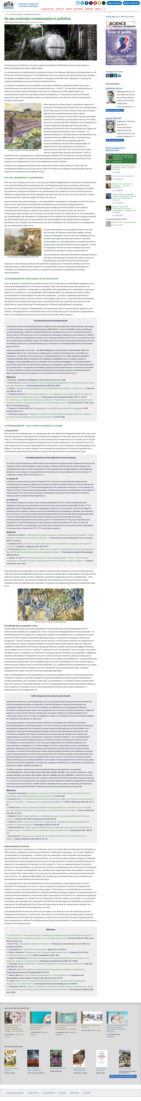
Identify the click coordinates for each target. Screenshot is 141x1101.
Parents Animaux (125, 1068)
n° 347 (121, 16)
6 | (7, 408)
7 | (7, 414)
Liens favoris (49, 1093)
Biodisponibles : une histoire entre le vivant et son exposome (58, 408)
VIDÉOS (98, 9)
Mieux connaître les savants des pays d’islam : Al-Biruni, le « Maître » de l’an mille (13, 1028)
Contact (62, 1093)
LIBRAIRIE (89, 9)
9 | (7, 975)
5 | (7, 400)
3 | (7, 388)
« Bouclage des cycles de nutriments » (34, 944)
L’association (47, 9)
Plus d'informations (114, 110)
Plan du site (33, 1093)
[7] (76, 373)
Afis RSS (87, 1093)
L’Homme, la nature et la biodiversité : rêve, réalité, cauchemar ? (123, 157)
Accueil (6, 14)
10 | (8, 981)
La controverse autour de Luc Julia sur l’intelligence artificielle (66, 1027)
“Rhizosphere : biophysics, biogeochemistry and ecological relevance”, (53, 964)
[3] (8, 338)
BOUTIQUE (78, 9)
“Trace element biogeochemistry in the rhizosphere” (46, 975)
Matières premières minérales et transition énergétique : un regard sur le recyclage (124, 209)
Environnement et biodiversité (34, 22)
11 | (8, 986)
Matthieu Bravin (114, 88)
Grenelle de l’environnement (124, 222)
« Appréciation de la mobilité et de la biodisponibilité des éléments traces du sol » (50, 388)
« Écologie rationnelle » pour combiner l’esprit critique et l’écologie (123, 168)
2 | (7, 383)
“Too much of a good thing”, (34, 949)
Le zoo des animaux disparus (11, 1069)
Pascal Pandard (114, 118)
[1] (32, 75)
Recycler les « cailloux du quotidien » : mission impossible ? (122, 186)
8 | (7, 969)
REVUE (69, 9)
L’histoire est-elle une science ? (90, 1026)
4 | (7, 394)
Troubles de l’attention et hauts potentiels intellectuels (40, 1027)
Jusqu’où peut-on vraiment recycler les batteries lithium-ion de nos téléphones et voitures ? (124, 197)
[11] (55, 864)
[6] (7, 370)
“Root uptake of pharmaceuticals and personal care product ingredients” (52, 969)
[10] (35, 690)
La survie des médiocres (101, 1069)
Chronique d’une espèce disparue (79, 1069)
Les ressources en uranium (123, 176)
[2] (53, 188)
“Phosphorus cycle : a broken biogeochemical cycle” (46, 952)
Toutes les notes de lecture (122, 1076)
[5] (87, 250)
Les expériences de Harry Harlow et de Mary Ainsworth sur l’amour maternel (117, 1028)
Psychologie (110, 1037)
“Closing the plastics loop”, (20, 955)
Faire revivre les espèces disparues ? (34, 1069)
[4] (11, 338)
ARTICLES (60, 9)
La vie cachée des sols (58, 1068)
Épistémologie (96, 1030)
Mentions (74, 1093)
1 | (7, 380)
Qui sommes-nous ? (15, 1093)
